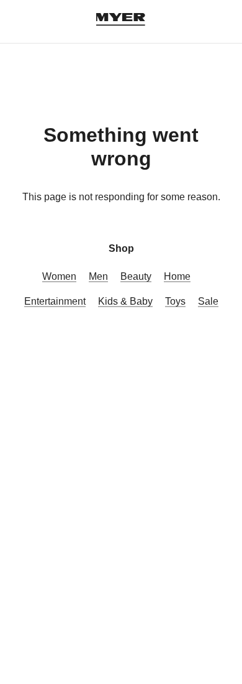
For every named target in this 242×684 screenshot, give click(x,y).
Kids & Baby (125, 301)
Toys (175, 301)
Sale (208, 301)
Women (59, 276)
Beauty (135, 276)
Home (177, 276)
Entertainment (55, 301)
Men (98, 276)
